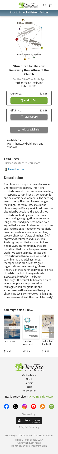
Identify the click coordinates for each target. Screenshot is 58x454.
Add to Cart (31, 100)
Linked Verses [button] (16, 169)
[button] (44, 5)
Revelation (9, 341)
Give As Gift (31, 117)
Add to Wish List (30, 130)
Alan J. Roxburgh (33, 83)
